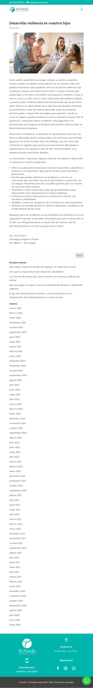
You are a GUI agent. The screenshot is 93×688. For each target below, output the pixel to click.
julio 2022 (14, 500)
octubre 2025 (16, 327)
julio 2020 (14, 615)
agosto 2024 (15, 380)
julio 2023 (14, 442)
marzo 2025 (15, 346)
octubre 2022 (16, 485)
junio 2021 (14, 562)
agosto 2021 (15, 552)
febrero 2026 (16, 313)
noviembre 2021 (17, 538)
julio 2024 (14, 384)
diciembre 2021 (17, 533)
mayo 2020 (14, 624)
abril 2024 (14, 399)
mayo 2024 (14, 394)
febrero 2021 (16, 581)
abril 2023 (14, 456)
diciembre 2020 (17, 591)
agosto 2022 (15, 495)
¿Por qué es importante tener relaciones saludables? (36, 271)
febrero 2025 (16, 351)
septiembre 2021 (18, 548)
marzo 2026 (15, 308)
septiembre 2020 (18, 605)
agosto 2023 (15, 437)
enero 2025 (15, 356)
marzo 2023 (15, 461)
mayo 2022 (14, 509)
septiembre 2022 (18, 490)
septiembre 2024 (18, 375)
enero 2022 (15, 528)
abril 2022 (14, 514)
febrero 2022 (16, 524)
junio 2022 (14, 504)
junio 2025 (14, 337)
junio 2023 (14, 447)
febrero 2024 (16, 408)
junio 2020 (14, 619)
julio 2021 (14, 557)
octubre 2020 (16, 600)
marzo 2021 (15, 576)
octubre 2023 (16, 428)
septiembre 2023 (18, 432)
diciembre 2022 (17, 476)
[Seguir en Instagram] (65, 668)
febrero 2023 (16, 466)
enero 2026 (15, 317)
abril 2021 (14, 572)
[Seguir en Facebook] (57, 668)
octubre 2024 (16, 370)
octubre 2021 (16, 543)
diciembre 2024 (17, 360)
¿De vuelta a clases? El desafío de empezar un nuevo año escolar (42, 266)
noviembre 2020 (17, 595)
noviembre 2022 (17, 480)
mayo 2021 (14, 567)
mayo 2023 (14, 452)
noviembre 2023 (17, 423)
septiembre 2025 (18, 332)
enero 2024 (15, 413)
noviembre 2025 (17, 322)
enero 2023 (15, 471)
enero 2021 (15, 586)
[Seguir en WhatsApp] (74, 668)
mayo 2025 (14, 341)
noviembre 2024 (17, 365)
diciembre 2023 (17, 418)
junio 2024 (14, 389)
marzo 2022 (15, 519)
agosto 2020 (15, 610)
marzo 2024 (15, 404)
